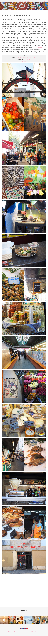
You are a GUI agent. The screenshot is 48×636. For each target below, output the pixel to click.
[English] (21, 628)
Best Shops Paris (5, 12)
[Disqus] (24, 589)
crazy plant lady (39, 47)
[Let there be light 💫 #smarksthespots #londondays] (36, 620)
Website (24, 61)
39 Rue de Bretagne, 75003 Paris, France (26, 57)
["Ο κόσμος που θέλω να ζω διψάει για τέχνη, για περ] (4, 620)
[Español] (27, 628)
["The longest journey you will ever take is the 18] (28, 620)
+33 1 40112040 (26, 59)
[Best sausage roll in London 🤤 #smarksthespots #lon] (44, 620)
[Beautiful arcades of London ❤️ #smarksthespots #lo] (12, 620)
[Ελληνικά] (22, 628)
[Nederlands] (25, 628)
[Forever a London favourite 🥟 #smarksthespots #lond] (20, 620)
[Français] (24, 628)
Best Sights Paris (12, 12)
